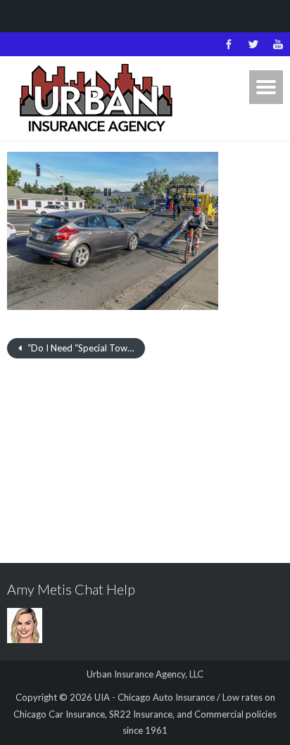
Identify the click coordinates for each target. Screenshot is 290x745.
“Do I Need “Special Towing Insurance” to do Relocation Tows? (85, 348)
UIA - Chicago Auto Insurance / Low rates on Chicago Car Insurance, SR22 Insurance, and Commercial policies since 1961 (145, 714)
